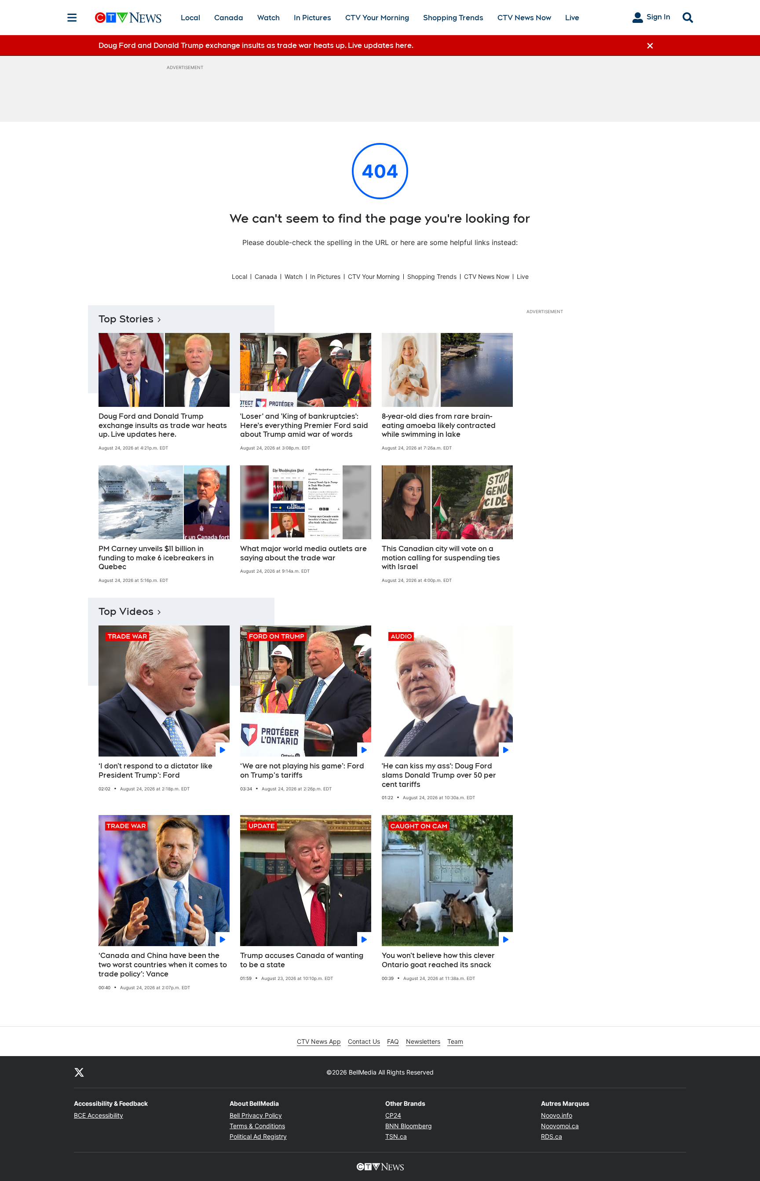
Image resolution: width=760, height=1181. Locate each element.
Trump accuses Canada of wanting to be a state (301, 960)
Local (190, 18)
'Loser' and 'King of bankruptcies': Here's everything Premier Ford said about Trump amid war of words (304, 425)
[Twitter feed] (79, 1072)
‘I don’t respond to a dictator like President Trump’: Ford (155, 770)
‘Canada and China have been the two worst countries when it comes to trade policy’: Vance (163, 964)
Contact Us (364, 1041)
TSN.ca (396, 1136)
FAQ (393, 1041)
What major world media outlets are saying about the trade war (303, 553)
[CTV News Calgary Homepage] (128, 17)
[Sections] (72, 17)
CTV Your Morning (377, 18)
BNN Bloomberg (408, 1126)
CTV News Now (524, 18)
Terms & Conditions (257, 1126)
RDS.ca (551, 1136)
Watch (268, 18)
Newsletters (423, 1041)
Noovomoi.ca (560, 1126)
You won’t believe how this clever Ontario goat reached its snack (438, 960)
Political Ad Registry (258, 1136)
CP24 (393, 1115)
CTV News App (319, 1041)
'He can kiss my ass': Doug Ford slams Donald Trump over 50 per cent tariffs (439, 775)
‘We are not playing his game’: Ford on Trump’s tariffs (302, 770)
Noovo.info (556, 1115)
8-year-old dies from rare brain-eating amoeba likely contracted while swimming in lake (439, 425)
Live (572, 18)
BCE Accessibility (98, 1115)
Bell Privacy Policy (256, 1115)
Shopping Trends (453, 18)
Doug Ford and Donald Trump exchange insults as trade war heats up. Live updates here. (163, 425)
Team (455, 1041)
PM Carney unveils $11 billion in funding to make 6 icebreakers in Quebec (156, 558)
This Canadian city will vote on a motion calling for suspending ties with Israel (441, 558)
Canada (228, 18)
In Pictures (312, 18)
